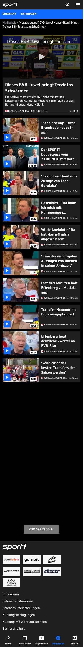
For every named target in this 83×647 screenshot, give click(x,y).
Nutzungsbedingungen (19, 615)
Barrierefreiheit (14, 628)
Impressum (11, 594)
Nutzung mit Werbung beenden (25, 622)
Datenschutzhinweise (18, 601)
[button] (41, 56)
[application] (41, 57)
